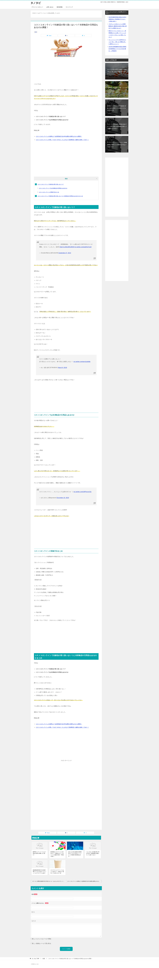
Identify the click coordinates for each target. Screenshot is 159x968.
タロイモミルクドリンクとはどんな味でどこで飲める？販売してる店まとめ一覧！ (57, 871)
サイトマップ (69, 7)
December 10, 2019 (63, 497)
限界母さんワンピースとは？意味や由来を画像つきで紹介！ (39, 853)
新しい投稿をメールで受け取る (41, 943)
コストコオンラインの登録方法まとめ (49, 192)
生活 (36, 32)
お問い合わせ (49, 7)
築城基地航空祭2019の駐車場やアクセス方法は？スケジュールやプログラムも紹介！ (39, 871)
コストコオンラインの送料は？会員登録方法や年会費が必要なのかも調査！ (59, 136)
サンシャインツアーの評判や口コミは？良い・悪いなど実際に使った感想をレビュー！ (117, 42)
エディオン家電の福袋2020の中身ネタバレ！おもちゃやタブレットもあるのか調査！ (49, 881)
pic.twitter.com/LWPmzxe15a (82, 491)
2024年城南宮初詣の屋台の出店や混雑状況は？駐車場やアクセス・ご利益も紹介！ (117, 19)
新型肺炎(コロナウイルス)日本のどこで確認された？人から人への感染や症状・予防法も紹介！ (57, 854)
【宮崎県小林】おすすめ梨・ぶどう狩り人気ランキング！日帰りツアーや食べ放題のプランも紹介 (117, 90)
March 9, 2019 (62, 367)
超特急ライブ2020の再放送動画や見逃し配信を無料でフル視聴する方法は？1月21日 (116, 108)
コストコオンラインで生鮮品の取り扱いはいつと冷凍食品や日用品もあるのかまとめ (60, 196)
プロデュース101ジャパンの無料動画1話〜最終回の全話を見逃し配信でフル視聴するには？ (118, 26)
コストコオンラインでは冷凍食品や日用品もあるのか (53, 188)
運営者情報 (59, 7)
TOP (35, 958)
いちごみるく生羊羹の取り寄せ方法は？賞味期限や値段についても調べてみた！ (92, 853)
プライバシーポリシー (37, 7)
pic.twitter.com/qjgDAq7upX (83, 247)
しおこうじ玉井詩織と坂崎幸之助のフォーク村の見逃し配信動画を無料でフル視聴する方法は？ (117, 126)
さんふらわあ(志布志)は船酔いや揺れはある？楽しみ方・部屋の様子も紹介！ (117, 71)
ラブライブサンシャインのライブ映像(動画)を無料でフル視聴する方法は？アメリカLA (117, 144)
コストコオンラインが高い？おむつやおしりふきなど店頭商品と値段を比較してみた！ (62, 139)
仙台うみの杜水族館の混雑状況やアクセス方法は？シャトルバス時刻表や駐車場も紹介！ (75, 854)
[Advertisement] (66, 71)
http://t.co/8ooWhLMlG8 (67, 247)
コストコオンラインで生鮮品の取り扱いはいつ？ (51, 184)
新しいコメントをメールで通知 (41, 939)
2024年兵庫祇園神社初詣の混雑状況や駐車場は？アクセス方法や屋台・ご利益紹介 (117, 48)
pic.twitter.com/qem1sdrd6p (82, 361)
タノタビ (36, 2)
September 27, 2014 (64, 253)
